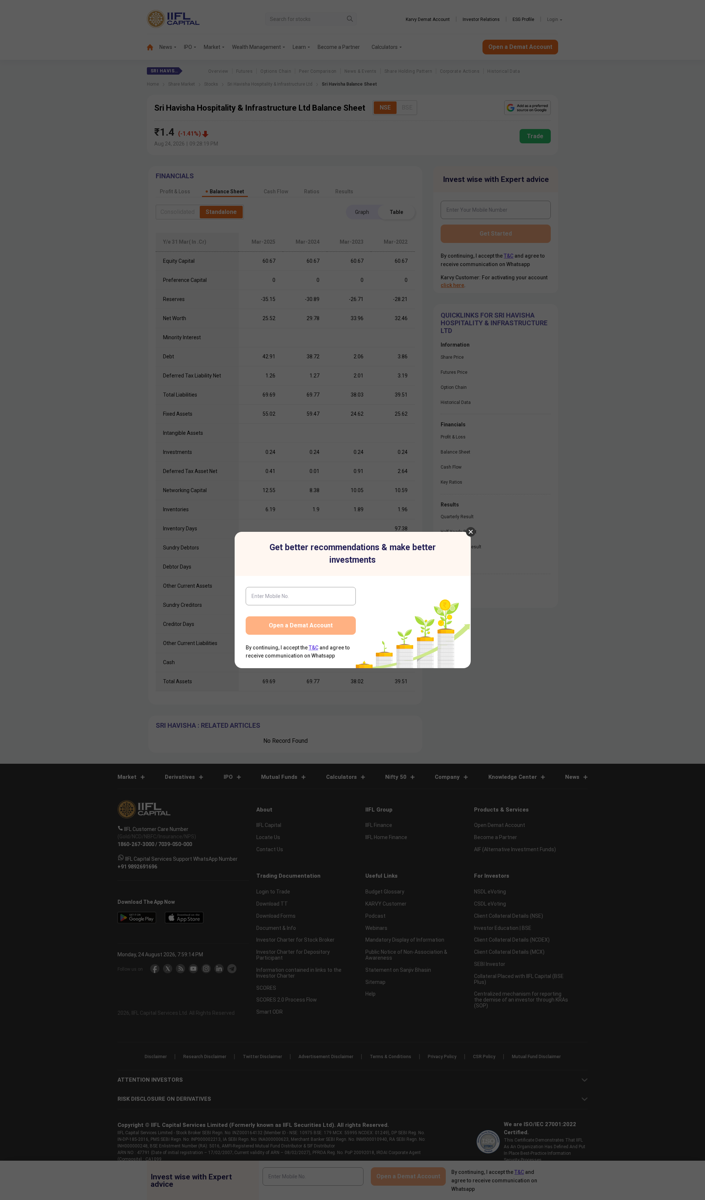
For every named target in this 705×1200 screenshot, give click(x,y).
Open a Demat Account (301, 625)
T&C (313, 648)
